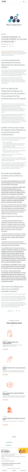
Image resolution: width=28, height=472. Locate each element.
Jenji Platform (9, 442)
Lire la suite (5, 349)
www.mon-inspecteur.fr (6, 52)
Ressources (8, 445)
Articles (3, 34)
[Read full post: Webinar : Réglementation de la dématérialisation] (9, 333)
